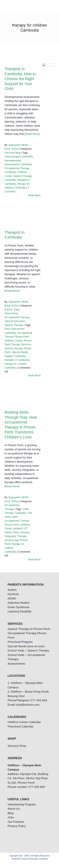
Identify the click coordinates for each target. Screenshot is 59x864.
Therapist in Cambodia (20, 214)
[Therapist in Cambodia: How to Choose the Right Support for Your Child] (21, 54)
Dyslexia (13, 594)
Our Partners (16, 821)
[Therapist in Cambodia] (21, 219)
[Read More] (32, 133)
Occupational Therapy (17, 317)
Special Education (15, 321)
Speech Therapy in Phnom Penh (29, 628)
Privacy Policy (17, 826)
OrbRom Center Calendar (24, 722)
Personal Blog (12, 152)
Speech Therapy (14, 325)
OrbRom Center (13, 340)
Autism (8, 309)
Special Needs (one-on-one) (26, 646)
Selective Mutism (19, 602)
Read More (34, 195)
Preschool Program (20, 641)
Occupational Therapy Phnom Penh (27, 635)
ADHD (12, 598)
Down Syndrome (18, 607)
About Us (14, 808)
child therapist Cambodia (19, 156)
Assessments (16, 663)
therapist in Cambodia (17, 359)
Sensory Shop (17, 745)
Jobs (11, 817)
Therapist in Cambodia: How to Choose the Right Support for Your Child (20, 42)
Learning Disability (19, 611)
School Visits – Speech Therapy (28, 650)
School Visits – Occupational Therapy (26, 657)
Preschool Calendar (20, 726)
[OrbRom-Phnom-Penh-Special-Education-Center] (7, 7)
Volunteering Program (22, 804)
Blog (10, 813)
